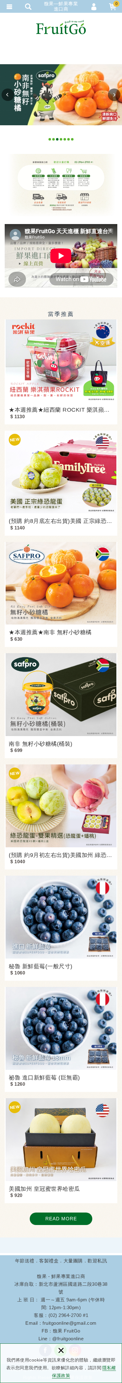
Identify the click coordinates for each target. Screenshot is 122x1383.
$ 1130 (17, 416)
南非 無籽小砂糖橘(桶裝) (41, 744)
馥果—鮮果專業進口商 (61, 27)
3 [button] (57, 140)
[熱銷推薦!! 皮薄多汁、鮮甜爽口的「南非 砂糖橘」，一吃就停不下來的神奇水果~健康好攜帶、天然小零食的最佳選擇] (61, 94)
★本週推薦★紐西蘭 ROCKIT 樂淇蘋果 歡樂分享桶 (61, 410)
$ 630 (16, 639)
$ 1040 (17, 861)
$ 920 (16, 1195)
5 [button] (65, 140)
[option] (61, 94)
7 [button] (72, 140)
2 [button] (53, 140)
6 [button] (68, 140)
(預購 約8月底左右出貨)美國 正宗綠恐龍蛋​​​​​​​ (61, 521)
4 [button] (61, 140)
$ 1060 (17, 972)
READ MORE (61, 1218)
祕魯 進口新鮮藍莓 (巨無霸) (44, 1077)
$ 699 (16, 750)
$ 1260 (17, 1084)
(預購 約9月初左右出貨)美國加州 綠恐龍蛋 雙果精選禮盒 (61, 855)
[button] (8, 95)
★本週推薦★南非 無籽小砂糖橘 (50, 632)
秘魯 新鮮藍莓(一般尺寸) (41, 966)
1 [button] (49, 140)
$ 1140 (17, 527)
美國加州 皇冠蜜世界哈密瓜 (44, 1189)
